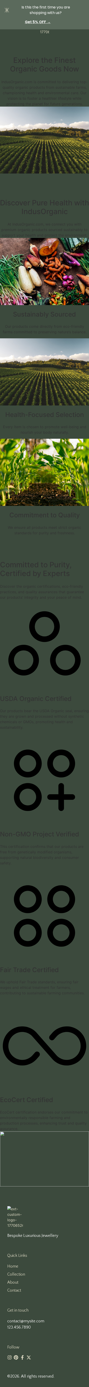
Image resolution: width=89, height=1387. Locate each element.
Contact (14, 1290)
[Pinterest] (16, 1357)
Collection (16, 1274)
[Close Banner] (84, 5)
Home (12, 1266)
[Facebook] (22, 1357)
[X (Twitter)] (28, 1357)
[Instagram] (9, 1357)
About (12, 1282)
